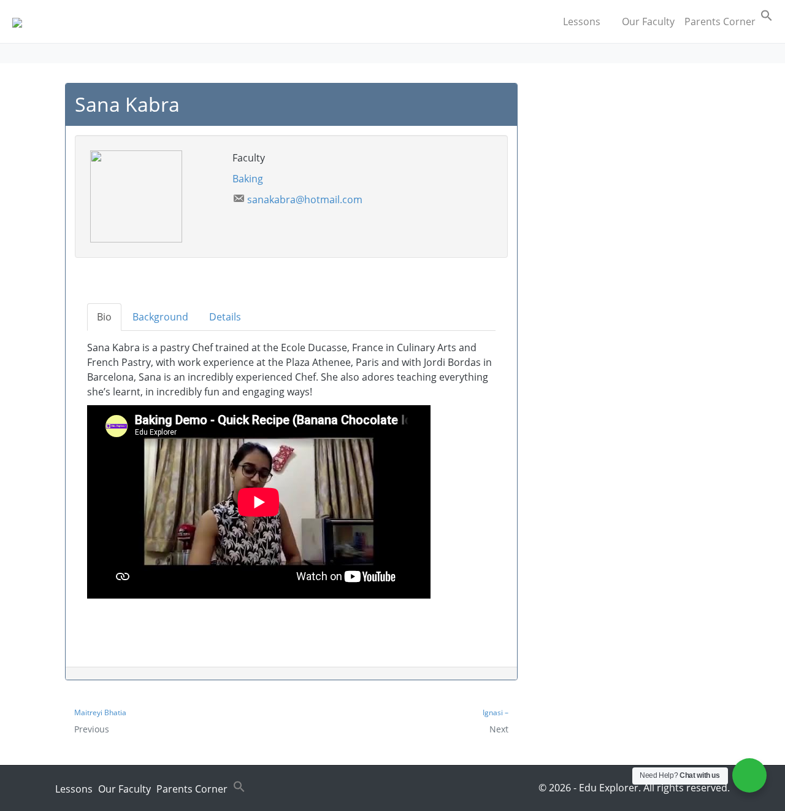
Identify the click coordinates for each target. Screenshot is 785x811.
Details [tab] (225, 317)
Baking (247, 178)
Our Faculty (648, 21)
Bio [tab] (104, 317)
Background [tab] (160, 317)
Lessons (581, 21)
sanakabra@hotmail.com (304, 199)
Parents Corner (720, 21)
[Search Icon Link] (766, 18)
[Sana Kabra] (136, 195)
